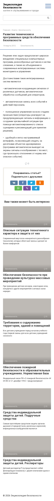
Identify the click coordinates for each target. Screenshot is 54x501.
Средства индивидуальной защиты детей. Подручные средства (22, 415)
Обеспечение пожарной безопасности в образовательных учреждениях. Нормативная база (26, 370)
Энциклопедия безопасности (12, 6)
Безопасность (27, 46)
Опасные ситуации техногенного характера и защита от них (26, 232)
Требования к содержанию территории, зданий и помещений (26, 324)
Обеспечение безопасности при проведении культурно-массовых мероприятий (26, 278)
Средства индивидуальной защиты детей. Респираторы (23, 461)
